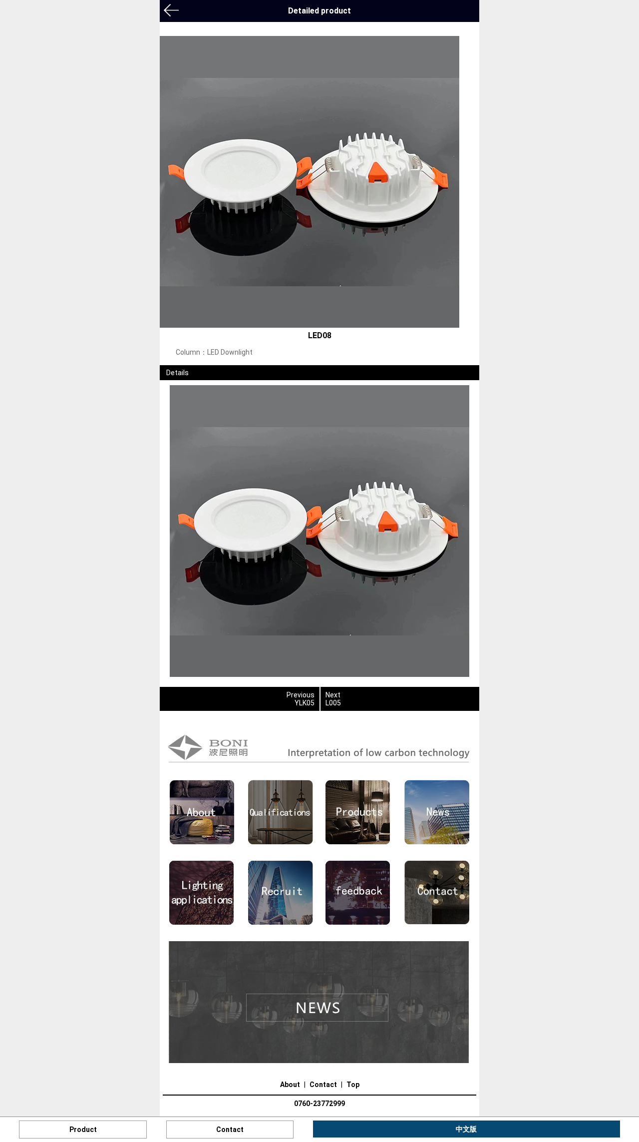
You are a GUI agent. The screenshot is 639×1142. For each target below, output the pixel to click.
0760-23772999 (319, 1104)
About (290, 1085)
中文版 (466, 1129)
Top (352, 1085)
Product (83, 1130)
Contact (323, 1085)
